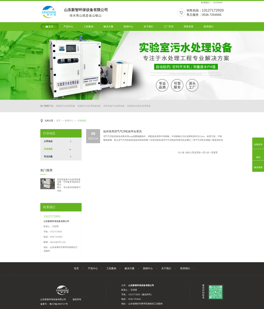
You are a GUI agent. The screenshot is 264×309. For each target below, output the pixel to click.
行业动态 (82, 120)
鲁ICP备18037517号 (59, 304)
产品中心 (93, 268)
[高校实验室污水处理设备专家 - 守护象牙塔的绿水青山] (47, 183)
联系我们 (205, 2)
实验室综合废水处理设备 (138, 106)
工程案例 (111, 268)
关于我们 (166, 268)
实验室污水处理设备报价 (89, 106)
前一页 (201, 152)
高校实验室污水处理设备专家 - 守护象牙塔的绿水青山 (69, 182)
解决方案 (129, 268)
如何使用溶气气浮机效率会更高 (122, 131)
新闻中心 (69, 120)
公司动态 (48, 141)
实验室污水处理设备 (65, 106)
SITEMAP (217, 2)
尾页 (215, 152)
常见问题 (48, 156)
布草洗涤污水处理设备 (114, 106)
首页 (58, 120)
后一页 (210, 152)
